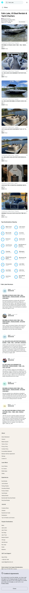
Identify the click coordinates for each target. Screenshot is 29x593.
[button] (4, 19)
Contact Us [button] (4, 458)
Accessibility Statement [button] (7, 451)
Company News (5, 508)
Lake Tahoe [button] (4, 530)
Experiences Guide (6, 512)
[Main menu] (27, 2)
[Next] (26, 33)
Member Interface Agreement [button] (8, 453)
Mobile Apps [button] (4, 471)
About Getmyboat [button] (5, 436)
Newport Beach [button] (5, 537)
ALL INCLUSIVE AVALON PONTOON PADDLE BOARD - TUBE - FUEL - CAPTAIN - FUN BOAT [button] (14, 341)
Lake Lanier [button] (4, 527)
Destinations (4, 515)
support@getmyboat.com (7, 562)
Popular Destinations (7, 521)
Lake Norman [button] (4, 542)
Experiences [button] (5, 477)
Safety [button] (3, 473)
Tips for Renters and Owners (8, 517)
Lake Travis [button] (4, 535)
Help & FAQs (4, 557)
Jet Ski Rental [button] (5, 483)
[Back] (3, 33)
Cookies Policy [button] (5, 448)
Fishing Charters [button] (5, 486)
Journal (4, 504)
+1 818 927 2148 (5, 559)
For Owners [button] (4, 468)
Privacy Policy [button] (5, 583)
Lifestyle (3, 510)
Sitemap (3, 456)
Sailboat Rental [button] (5, 495)
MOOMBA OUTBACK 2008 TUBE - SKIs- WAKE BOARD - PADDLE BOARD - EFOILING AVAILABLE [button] (13, 297)
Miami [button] (3, 525)
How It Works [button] (4, 466)
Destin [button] (3, 547)
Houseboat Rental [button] (6, 488)
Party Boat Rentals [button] (6, 500)
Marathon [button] (4, 549)
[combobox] (14, 2)
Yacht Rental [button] (4, 493)
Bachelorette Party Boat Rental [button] (8, 498)
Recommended (22, 21)
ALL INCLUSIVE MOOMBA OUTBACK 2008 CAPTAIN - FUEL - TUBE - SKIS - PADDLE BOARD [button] (13, 412)
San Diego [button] (4, 532)
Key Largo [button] (4, 544)
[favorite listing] (26, 43)
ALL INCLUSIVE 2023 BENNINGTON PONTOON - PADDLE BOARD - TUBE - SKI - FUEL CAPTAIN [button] (13, 366)
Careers (3, 439)
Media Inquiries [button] (5, 441)
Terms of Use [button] (13, 579)
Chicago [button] (3, 539)
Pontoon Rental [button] (5, 490)
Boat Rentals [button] (4, 481)
